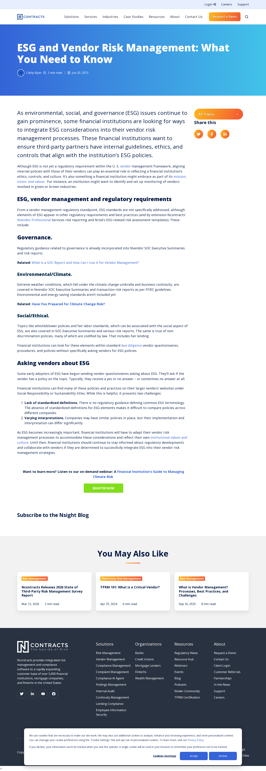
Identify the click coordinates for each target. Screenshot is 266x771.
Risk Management (108, 653)
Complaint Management (112, 672)
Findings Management (111, 685)
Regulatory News (186, 653)
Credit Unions (144, 659)
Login (208, 4)
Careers (226, 4)
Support (243, 4)
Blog (177, 678)
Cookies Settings (164, 756)
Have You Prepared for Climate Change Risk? (68, 304)
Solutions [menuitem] (71, 16)
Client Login (222, 666)
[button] (246, 17)
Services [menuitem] (90, 16)
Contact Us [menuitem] (193, 16)
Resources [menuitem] (157, 16)
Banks (139, 653)
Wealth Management (149, 678)
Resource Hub (184, 659)
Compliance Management (113, 666)
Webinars (180, 666)
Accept (194, 756)
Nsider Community (187, 691)
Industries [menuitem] (110, 16)
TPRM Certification (187, 697)
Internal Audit (105, 691)
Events (178, 672)
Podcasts (180, 685)
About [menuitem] (175, 16)
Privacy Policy (196, 740)
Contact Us (221, 659)
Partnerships (223, 678)
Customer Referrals (227, 672)
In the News (222, 685)
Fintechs (140, 672)
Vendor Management (110, 659)
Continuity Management (112, 697)
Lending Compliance (109, 704)
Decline (223, 756)
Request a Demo (225, 17)
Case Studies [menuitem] (133, 16)
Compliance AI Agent (110, 678)
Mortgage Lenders (148, 666)
